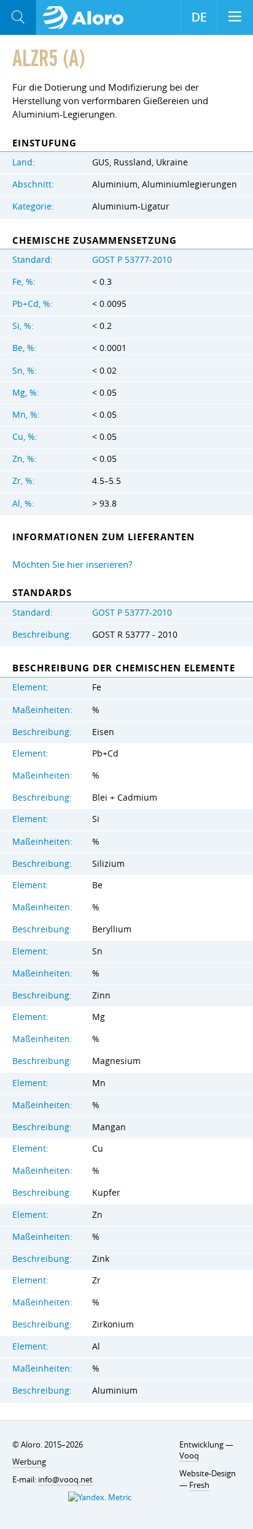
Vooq (189, 1455)
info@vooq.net (65, 1479)
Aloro (86, 17)
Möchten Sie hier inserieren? (72, 564)
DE (199, 17)
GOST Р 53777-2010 (132, 259)
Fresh (199, 1484)
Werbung (29, 1461)
